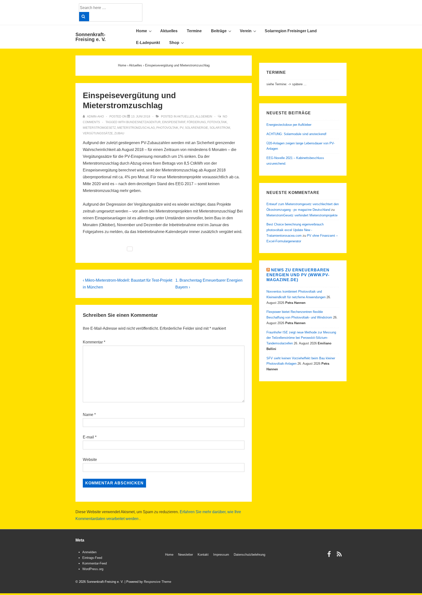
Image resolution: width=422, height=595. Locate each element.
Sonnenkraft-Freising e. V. (90, 37)
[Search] (84, 16)
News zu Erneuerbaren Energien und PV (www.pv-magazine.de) (297, 275)
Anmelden (89, 552)
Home (141, 31)
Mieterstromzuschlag (136, 127)
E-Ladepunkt (148, 43)
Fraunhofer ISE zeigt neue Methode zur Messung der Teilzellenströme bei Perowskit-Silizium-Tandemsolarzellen (301, 337)
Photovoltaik (167, 127)
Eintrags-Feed (92, 558)
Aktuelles (169, 31)
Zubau (119, 133)
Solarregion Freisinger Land (291, 31)
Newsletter (185, 554)
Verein (246, 31)
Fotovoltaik (217, 122)
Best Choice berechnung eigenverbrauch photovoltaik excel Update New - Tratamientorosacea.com (295, 230)
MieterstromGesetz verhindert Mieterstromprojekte (302, 215)
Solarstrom (220, 127)
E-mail (88, 437)
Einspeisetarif (173, 122)
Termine (194, 31)
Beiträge (219, 31)
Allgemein (203, 116)
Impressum (221, 554)
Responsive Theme (157, 582)
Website (90, 459)
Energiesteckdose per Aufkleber (288, 125)
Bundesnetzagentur (143, 122)
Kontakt (203, 554)
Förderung (196, 122)
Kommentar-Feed (94, 563)
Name (88, 415)
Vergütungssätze (98, 133)
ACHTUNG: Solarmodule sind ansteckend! (296, 134)
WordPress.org (92, 569)
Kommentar (94, 342)
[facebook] (330, 556)
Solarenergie (196, 127)
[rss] (340, 556)
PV (181, 127)
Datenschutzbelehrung (249, 554)
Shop (174, 43)
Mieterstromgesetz (99, 127)
